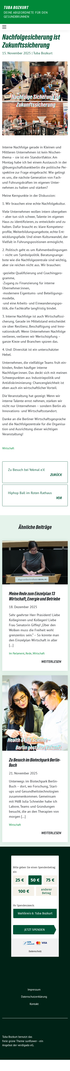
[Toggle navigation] (4, 27)
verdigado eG (25, 1045)
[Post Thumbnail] (35, 562)
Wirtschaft (8, 448)
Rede (29, 653)
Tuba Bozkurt (16, 7)
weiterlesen (51, 661)
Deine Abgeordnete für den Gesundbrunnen (26, 14)
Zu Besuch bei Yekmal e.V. (35, 472)
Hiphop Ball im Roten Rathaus (35, 495)
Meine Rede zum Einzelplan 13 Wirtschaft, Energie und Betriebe (35, 596)
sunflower (31, 1041)
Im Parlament (16, 653)
